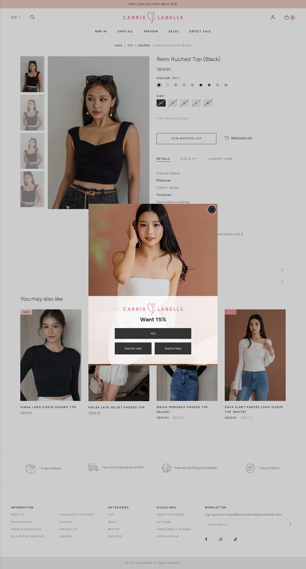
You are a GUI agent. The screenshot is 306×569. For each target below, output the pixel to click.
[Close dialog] (212, 209)
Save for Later (133, 348)
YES (153, 333)
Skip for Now (173, 348)
